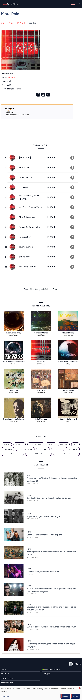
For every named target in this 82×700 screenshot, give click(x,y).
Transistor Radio (68, 390)
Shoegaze (38, 454)
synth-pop (66, 454)
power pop (57, 449)
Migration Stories (41, 333)
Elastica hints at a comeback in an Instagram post (49, 498)
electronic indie (36, 444)
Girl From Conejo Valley (30, 207)
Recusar (65, 696)
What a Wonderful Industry (13, 361)
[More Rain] (25, 157)
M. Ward (21, 23)
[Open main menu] (73, 4)
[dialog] (41, 693)
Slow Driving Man (27, 217)
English (47, 673)
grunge (51, 444)
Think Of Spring (68, 333)
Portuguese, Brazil (52, 669)
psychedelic (72, 449)
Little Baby (24, 256)
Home (3, 669)
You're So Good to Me (29, 227)
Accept (75, 696)
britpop (6, 444)
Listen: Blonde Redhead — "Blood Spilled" (45, 534)
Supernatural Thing (13, 333)
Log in (77, 664)
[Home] (10, 4)
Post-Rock (43, 449)
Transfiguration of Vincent (13, 419)
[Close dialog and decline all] (80, 688)
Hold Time (14, 390)
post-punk (8, 449)
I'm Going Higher (27, 266)
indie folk (44, 289)
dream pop (19, 444)
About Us (5, 673)
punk (12, 454)
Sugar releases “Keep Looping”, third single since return (51, 627)
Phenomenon (26, 246)
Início (3, 23)
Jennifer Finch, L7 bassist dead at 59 (43, 571)
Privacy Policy (7, 678)
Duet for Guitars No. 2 (68, 419)
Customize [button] (5, 696)
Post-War (41, 390)
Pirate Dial (24, 167)
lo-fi (75, 444)
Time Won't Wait (27, 177)
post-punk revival (25, 449)
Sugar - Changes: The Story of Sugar (43, 516)
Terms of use (7, 682)
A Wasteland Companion (68, 361)
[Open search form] (79, 4)
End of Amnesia (41, 419)
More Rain (34, 289)
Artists (11, 23)
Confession (24, 187)
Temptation (25, 237)
